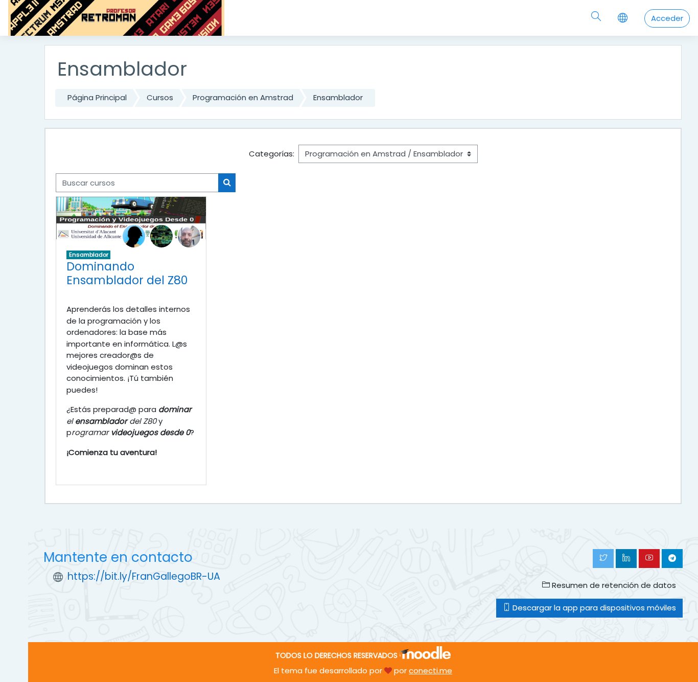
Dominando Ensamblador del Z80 (127, 273)
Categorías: (271, 153)
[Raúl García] (189, 235)
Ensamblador (338, 97)
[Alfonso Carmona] (134, 235)
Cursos (160, 97)
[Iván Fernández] (161, 235)
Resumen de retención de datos (613, 585)
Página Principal (97, 97)
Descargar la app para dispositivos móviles (593, 607)
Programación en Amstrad (243, 97)
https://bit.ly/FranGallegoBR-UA (143, 576)
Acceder (667, 18)
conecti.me (430, 670)
